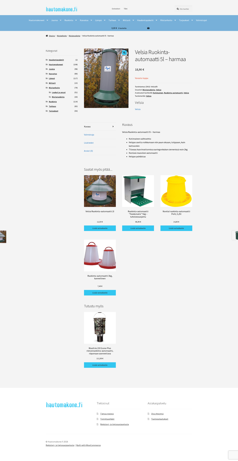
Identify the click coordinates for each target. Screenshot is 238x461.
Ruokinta (68, 20)
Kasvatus (84, 20)
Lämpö (98, 20)
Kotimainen (158, 93)
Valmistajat (201, 20)
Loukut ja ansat (59, 92)
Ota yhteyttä (157, 413)
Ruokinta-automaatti (173, 93)
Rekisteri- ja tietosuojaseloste (114, 424)
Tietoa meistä (107, 413)
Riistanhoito (166, 20)
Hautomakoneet (36, 20)
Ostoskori (116, 8)
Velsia (158, 90)
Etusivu (52, 36)
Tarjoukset (184, 20)
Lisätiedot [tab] (89, 142)
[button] (124, 52)
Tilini (125, 8)
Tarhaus (112, 20)
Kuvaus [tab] (87, 126)
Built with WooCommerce (88, 445)
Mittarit (126, 20)
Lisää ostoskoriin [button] (99, 228)
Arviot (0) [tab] (88, 150)
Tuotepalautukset (159, 419)
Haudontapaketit (145, 20)
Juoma (54, 20)
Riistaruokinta (74, 36)
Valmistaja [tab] (89, 134)
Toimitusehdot (107, 419)
